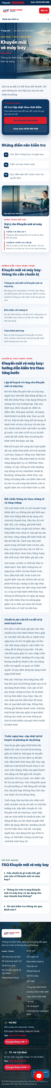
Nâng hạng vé (33, 971)
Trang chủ (5, 31)
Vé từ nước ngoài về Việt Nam (11, 972)
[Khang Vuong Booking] (12, 10)
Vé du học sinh (8, 965)
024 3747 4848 (17, 1035)
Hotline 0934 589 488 (38, 991)
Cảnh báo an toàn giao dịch (38, 1013)
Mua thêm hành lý (35, 961)
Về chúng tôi (33, 1006)
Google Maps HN (16, 1041)
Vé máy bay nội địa (11, 956)
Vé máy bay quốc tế (12, 961)
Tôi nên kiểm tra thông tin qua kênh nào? (23, 908)
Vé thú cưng (32, 975)
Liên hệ (30, 1001)
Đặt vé (44, 10)
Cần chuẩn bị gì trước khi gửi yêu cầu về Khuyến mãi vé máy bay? (22, 876)
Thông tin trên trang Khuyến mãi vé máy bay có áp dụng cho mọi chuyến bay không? (22, 893)
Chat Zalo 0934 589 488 (25, 129)
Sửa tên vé (32, 966)
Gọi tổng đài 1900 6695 (26, 120)
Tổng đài (13, 2)
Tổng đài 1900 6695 (36, 987)
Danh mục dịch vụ (25, 19)
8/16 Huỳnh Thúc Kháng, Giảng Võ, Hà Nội (21, 1031)
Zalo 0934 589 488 (40, 2)
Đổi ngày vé (32, 956)
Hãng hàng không (10, 977)
